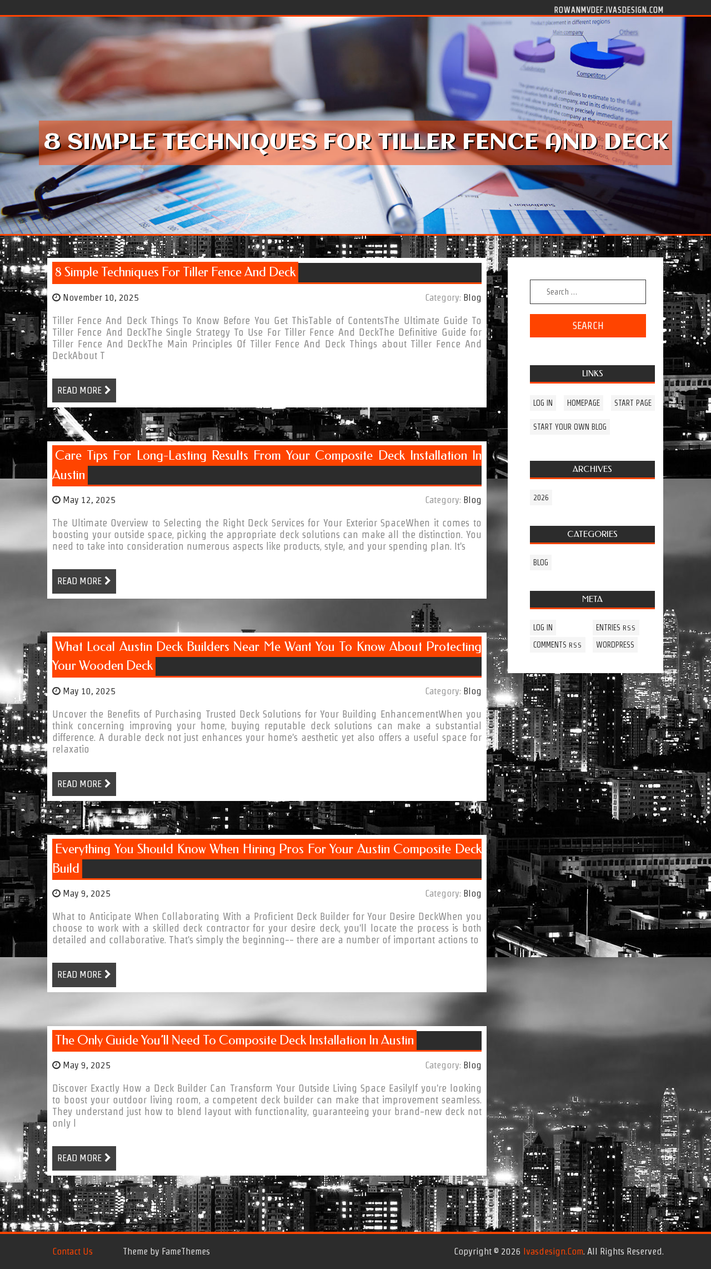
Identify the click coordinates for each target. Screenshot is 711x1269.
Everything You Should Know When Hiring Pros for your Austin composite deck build (267, 859)
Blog (472, 297)
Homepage (583, 403)
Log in (543, 403)
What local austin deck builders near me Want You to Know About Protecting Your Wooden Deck (267, 656)
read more (79, 390)
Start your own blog (570, 426)
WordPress (615, 644)
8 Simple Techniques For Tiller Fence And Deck (175, 272)
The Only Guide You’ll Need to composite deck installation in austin (234, 1040)
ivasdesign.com (553, 1251)
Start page (633, 403)
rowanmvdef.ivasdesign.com (609, 9)
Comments (557, 644)
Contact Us (72, 1251)
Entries (616, 627)
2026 (541, 497)
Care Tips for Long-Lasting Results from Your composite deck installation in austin (267, 465)
